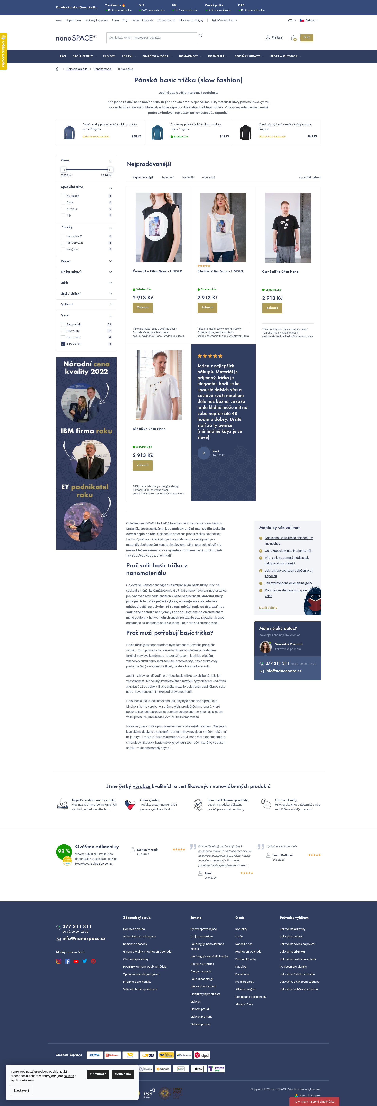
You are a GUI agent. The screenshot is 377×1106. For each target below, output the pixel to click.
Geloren (196, 1001)
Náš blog (241, 966)
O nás (115, 20)
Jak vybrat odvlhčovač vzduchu (300, 981)
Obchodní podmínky (135, 959)
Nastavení (21, 1090)
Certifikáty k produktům (205, 994)
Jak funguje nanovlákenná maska (207, 946)
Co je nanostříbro (202, 936)
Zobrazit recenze (102, 863)
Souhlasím (123, 1074)
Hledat (200, 36)
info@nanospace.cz (284, 671)
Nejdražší (188, 177)
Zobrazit (142, 307)
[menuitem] (63, 56)
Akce (59, 20)
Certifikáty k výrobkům (96, 20)
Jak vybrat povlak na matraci (298, 959)
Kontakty (241, 929)
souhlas (69, 1076)
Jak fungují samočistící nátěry (210, 956)
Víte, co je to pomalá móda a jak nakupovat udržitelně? (287, 560)
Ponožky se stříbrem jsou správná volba (288, 593)
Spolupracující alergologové (141, 974)
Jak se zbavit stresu (203, 986)
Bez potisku (89, 324)
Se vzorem (89, 337)
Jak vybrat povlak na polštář (297, 944)
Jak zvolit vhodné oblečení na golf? (288, 583)
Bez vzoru (89, 330)
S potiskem (89, 343)
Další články (268, 607)
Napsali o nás (73, 20)
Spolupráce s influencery (250, 996)
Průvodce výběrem (227, 20)
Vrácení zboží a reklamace (139, 936)
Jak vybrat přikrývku (292, 951)
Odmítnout (98, 1074)
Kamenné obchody (135, 944)
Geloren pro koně (201, 1016)
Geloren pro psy (201, 1024)
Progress (89, 249)
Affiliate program (245, 989)
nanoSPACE (89, 242)
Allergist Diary (244, 1004)
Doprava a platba (134, 929)
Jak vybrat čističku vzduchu (297, 974)
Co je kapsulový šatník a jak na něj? (289, 550)
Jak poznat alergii (202, 979)
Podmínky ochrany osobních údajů (145, 966)
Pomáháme (242, 974)
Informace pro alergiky (191, 20)
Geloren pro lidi (200, 1009)
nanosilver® (89, 236)
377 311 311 (278, 664)
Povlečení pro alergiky (293, 966)
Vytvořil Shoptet (310, 1095)
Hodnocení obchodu (142, 20)
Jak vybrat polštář (291, 936)
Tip (89, 215)
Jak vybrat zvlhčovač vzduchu (299, 989)
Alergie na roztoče (202, 963)
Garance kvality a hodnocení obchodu (147, 951)
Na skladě (89, 195)
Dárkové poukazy (166, 20)
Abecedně (208, 177)
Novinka (89, 208)
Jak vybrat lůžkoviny (292, 929)
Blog (125, 20)
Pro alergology (244, 981)
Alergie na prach (201, 971)
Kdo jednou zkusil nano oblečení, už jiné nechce (289, 540)
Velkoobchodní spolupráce (140, 989)
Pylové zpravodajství (204, 929)
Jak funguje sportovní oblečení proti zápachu (289, 573)
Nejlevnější (167, 177)
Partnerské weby (245, 959)
